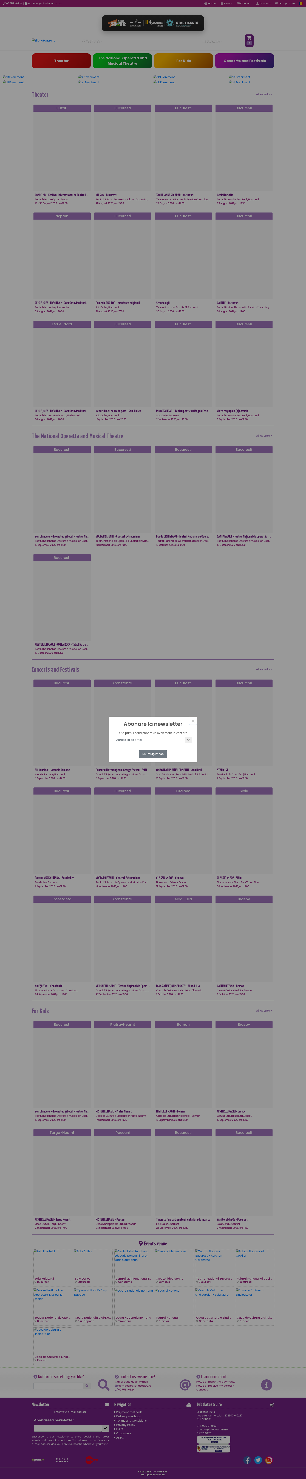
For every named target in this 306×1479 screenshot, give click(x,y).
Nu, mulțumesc (153, 754)
